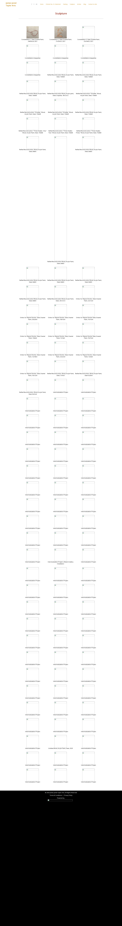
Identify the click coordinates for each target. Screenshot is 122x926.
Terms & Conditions (56, 795)
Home (41, 4)
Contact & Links (92, 4)
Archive (79, 4)
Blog (84, 4)
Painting (65, 4)
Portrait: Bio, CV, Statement (53, 4)
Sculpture (72, 4)
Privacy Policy (68, 795)
